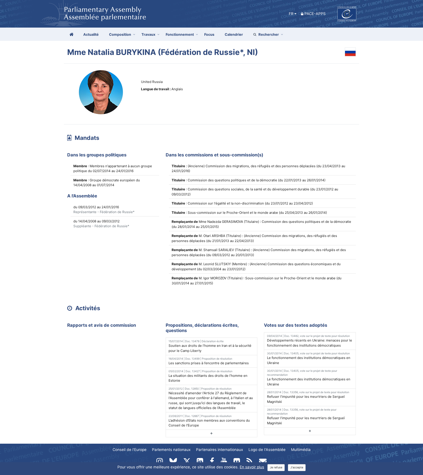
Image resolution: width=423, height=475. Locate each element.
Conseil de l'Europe (130, 449)
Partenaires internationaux (219, 449)
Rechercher (268, 34)
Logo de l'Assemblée (267, 449)
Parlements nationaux (171, 449)
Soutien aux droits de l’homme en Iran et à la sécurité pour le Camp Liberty (210, 346)
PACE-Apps (315, 13)
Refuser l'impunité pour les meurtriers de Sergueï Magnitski (308, 397)
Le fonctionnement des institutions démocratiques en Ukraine (308, 358)
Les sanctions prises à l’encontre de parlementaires (209, 361)
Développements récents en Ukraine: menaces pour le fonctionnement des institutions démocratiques (309, 340)
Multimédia (301, 449)
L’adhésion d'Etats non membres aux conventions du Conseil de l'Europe (209, 421)
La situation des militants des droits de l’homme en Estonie (208, 376)
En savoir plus (252, 467)
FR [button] (291, 13)
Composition (120, 34)
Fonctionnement (180, 34)
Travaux (148, 34)
